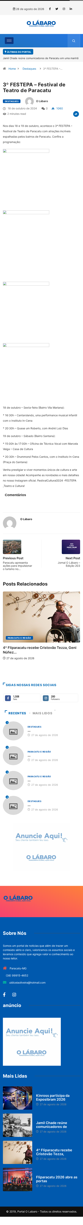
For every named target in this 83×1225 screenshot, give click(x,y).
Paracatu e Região (19, 638)
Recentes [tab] (17, 713)
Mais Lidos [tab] (42, 713)
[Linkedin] (71, 9)
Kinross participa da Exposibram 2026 (52, 1097)
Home (12, 68)
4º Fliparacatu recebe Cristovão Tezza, (54, 1152)
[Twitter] (56, 9)
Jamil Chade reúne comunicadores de (51, 1125)
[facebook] (50, 9)
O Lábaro (42, 101)
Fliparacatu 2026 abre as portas (56, 1179)
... (29, 730)
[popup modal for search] (74, 40)
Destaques (29, 68)
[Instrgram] (64, 9)
